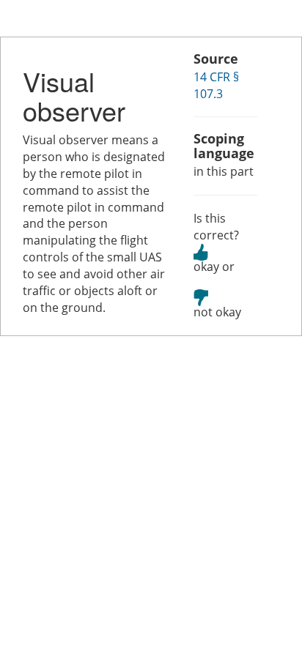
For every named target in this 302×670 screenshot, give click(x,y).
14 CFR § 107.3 (216, 85)
